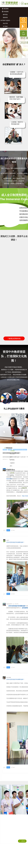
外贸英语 (5, 449)
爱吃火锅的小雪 (9, 469)
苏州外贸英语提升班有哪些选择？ (20, 449)
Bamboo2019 (9, 603)
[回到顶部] (23, 33)
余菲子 (7, 540)
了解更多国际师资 (14, 413)
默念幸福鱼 (8, 677)
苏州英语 (10, 449)
